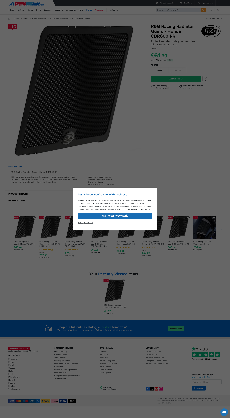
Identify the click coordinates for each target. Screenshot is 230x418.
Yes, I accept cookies (113, 216)
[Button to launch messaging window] (224, 412)
